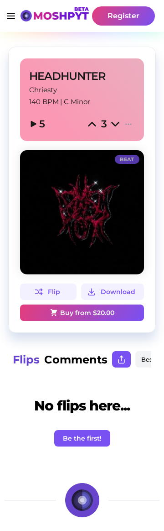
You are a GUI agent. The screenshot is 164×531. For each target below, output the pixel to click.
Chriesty (43, 89)
